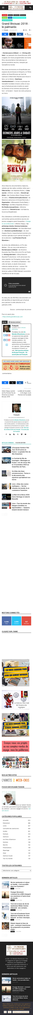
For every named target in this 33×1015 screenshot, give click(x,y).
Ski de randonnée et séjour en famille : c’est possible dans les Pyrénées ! (20, 884)
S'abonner (26, 617)
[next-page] (6, 514)
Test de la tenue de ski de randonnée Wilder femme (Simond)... (20, 998)
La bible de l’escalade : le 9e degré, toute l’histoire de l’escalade (24, 393)
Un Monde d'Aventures (19, 420)
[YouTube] (9, 341)
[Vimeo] (7, 346)
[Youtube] (26, 434)
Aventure (10, 15)
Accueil (4, 12)
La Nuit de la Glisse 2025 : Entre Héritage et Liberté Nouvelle (21, 497)
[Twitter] (4, 336)
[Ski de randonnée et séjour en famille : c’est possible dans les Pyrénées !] (5, 885)
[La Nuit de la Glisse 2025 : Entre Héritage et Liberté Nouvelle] (6, 497)
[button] (3, 7)
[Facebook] (7, 336)
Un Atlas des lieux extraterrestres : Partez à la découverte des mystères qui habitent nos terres (21, 475)
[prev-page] (3, 514)
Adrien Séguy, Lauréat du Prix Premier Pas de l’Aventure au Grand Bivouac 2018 (8, 394)
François (6, 30)
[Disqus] (16, 541)
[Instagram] (7, 341)
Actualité (9, 12)
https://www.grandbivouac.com (13, 317)
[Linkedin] (10, 434)
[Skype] (14, 434)
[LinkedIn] (4, 341)
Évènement (22, 15)
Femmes (13, 910)
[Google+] (9, 336)
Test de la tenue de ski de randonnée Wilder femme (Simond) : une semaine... (20, 906)
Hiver (12, 888)
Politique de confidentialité (21, 1012)
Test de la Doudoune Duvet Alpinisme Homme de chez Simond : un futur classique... (21, 915)
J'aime (6, 617)
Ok (5, 1012)
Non (9, 1012)
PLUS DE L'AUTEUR (20, 442)
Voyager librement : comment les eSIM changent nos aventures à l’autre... (21, 988)
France (10, 17)
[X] (18, 434)
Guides (12, 900)
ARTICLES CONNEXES (8, 442)
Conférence (16, 15)
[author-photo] (16, 412)
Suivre (16, 617)
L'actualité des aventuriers (19, 17)
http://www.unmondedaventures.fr (16, 417)
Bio (5, 322)
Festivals (5, 17)
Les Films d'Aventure (7, 20)
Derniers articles (15, 322)
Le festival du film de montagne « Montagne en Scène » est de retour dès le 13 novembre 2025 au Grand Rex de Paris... (21, 462)
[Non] (31, 1008)
